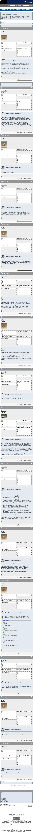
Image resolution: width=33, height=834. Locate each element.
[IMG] (2, 800)
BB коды (3, 798)
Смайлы (3, 799)
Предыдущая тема (12, 785)
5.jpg (4, 625)
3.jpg (4, 635)
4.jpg (4, 645)
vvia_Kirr (4, 91)
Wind (3, 31)
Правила (10, 1)
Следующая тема (21, 785)
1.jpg (4, 630)
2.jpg (4, 640)
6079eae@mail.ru (5, 356)
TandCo (3, 411)
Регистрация (29, 2)
